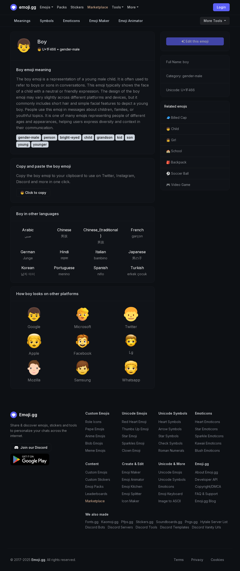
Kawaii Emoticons (208, 443)
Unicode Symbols (172, 479)
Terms (179, 560)
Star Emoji (129, 436)
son (130, 137)
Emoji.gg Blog (205, 501)
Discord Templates (174, 527)
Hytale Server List (214, 522)
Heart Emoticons (207, 422)
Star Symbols (168, 436)
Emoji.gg (27, 414)
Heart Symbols (169, 422)
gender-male (28, 137)
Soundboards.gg (169, 522)
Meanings (22, 21)
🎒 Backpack (176, 162)
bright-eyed (69, 137)
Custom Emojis (96, 472)
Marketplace (97, 7)
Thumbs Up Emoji (135, 429)
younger (40, 144)
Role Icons (93, 422)
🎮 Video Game (178, 185)
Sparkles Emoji (133, 443)
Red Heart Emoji (134, 422)
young (23, 144)
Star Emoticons (206, 429)
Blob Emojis (94, 443)
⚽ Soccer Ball (177, 173)
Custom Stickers (97, 479)
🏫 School (174, 151)
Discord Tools (146, 527)
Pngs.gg (191, 522)
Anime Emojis (95, 436)
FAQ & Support (206, 494)
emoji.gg (27, 7)
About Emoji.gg (206, 472)
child (88, 137)
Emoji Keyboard (170, 494)
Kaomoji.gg (109, 522)
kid (119, 137)
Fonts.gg (91, 522)
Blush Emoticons (207, 450)
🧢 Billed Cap (176, 117)
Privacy (197, 560)
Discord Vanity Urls (206, 527)
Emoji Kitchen (132, 486)
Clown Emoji (131, 450)
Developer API (206, 479)
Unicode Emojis (170, 472)
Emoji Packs (94, 486)
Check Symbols (170, 443)
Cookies (217, 560)
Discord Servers (120, 527)
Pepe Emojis (94, 429)
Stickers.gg (144, 522)
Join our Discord (33, 447)
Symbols (47, 21)
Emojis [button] (45, 7)
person (49, 137)
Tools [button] (116, 7)
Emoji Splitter (132, 494)
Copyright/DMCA (208, 486)
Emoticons (71, 21)
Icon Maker (130, 501)
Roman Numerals (171, 450)
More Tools (213, 21)
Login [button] (221, 7)
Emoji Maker (99, 21)
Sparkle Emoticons (209, 436)
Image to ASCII (169, 501)
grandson (104, 137)
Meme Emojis (95, 450)
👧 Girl (171, 140)
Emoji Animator (131, 21)
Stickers (77, 7)
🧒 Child (172, 129)
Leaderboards (96, 494)
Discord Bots (95, 527)
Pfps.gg (127, 522)
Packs (62, 7)
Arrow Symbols (170, 429)
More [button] (131, 7)
